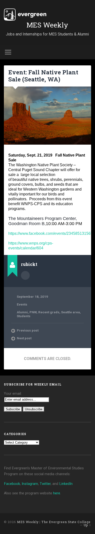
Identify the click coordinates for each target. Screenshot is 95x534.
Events (22, 304)
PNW (33, 312)
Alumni (22, 312)
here (56, 493)
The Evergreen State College (66, 522)
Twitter (45, 483)
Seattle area (70, 312)
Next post (24, 338)
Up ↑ (87, 525)
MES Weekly (47, 24)
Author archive (25, 275)
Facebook (12, 483)
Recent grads (48, 312)
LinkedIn (66, 483)
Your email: (13, 393)
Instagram (30, 483)
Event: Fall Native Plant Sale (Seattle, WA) (43, 75)
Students (23, 316)
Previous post (27, 330)
